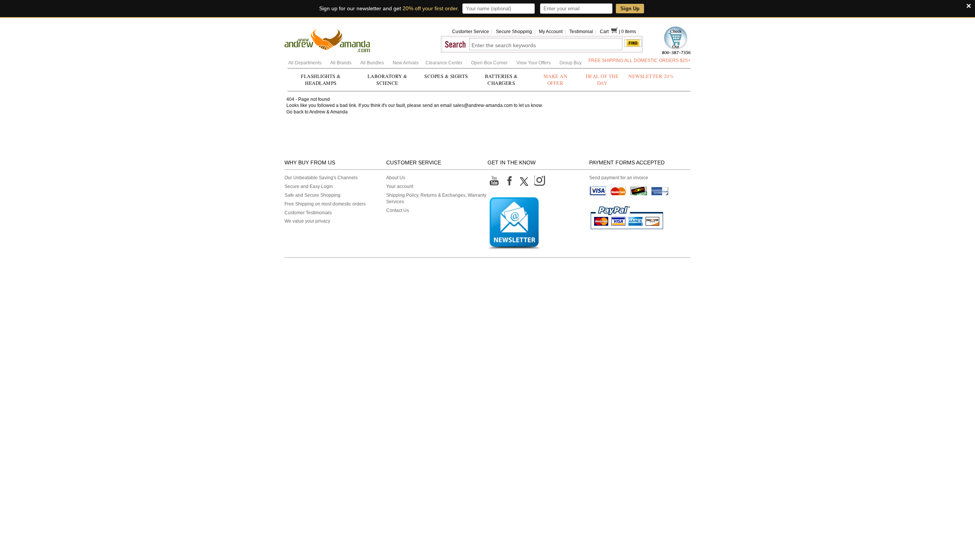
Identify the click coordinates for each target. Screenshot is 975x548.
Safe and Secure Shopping (312, 195)
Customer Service (470, 31)
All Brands (341, 62)
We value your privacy (307, 221)
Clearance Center (444, 62)
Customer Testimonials (308, 212)
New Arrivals (406, 62)
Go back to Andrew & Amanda (317, 112)
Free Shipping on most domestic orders (325, 204)
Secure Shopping (514, 31)
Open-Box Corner (490, 62)
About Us (395, 177)
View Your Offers (534, 62)
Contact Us (397, 210)
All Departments (305, 62)
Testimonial (581, 31)
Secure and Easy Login (309, 186)
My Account (551, 31)
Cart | (610, 31)
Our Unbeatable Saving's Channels (321, 177)
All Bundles (372, 62)
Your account (399, 186)
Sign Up (629, 8)
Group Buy (570, 62)
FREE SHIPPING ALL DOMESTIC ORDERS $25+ (639, 60)
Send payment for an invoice (618, 177)
